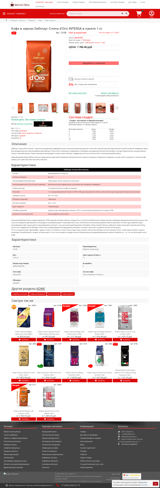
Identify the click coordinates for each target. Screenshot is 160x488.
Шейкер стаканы (10, 444)
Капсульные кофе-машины (52, 454)
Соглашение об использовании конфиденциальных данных (78, 481)
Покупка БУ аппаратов (51, 444)
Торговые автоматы (97, 2)
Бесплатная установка (50, 435)
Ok (155, 484)
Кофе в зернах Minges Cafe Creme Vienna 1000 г (74, 333)
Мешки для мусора (11, 454)
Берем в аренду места (50, 438)
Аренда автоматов (49, 431)
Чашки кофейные (11, 435)
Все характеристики (77, 93)
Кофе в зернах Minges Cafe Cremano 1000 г (24, 412)
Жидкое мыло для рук (12, 431)
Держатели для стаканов (13, 467)
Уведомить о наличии (94, 63)
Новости (83, 454)
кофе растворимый (37, 294)
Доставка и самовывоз (89, 435)
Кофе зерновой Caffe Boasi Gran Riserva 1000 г (49, 373)
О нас (142, 2)
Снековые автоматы (50, 464)
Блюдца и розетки (11, 451)
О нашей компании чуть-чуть (92, 464)
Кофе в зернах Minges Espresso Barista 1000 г (100, 333)
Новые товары (78, 2)
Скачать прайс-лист (57, 13)
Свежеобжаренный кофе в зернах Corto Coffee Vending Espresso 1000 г (125, 372)
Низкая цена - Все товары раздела (28, 119)
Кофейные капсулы (49, 457)
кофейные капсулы (19, 294)
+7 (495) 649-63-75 (70, 485)
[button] (151, 13)
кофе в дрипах (68, 294)
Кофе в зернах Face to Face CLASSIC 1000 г (125, 333)
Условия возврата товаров (90, 438)
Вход (82, 444)
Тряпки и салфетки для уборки (15, 438)
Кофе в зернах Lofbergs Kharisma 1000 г (74, 373)
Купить (25, 340)
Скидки (83, 431)
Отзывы (83, 451)
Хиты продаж (62, 2)
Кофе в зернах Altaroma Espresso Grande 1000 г (99, 373)
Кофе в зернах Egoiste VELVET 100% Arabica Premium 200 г (49, 333)
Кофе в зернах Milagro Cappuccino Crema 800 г (24, 333)
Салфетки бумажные (12, 448)
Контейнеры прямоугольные (15, 461)
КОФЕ (40, 288)
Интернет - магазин (44, 2)
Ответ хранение (86, 467)
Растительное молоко (12, 441)
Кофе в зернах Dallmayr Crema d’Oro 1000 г (23, 373)
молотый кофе (54, 294)
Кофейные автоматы (50, 461)
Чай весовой (9, 457)
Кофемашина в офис (50, 448)
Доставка (132, 2)
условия (144, 485)
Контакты (40, 6)
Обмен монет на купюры (90, 461)
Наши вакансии (86, 441)
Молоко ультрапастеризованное (16, 464)
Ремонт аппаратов (49, 451)
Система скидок (117, 2)
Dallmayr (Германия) (24, 124)
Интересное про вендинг (52, 441)
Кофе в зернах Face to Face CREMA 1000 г (49, 412)
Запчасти (45, 467)
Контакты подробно (129, 444)
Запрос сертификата (110, 93)
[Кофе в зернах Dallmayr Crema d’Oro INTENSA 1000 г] (20, 108)
